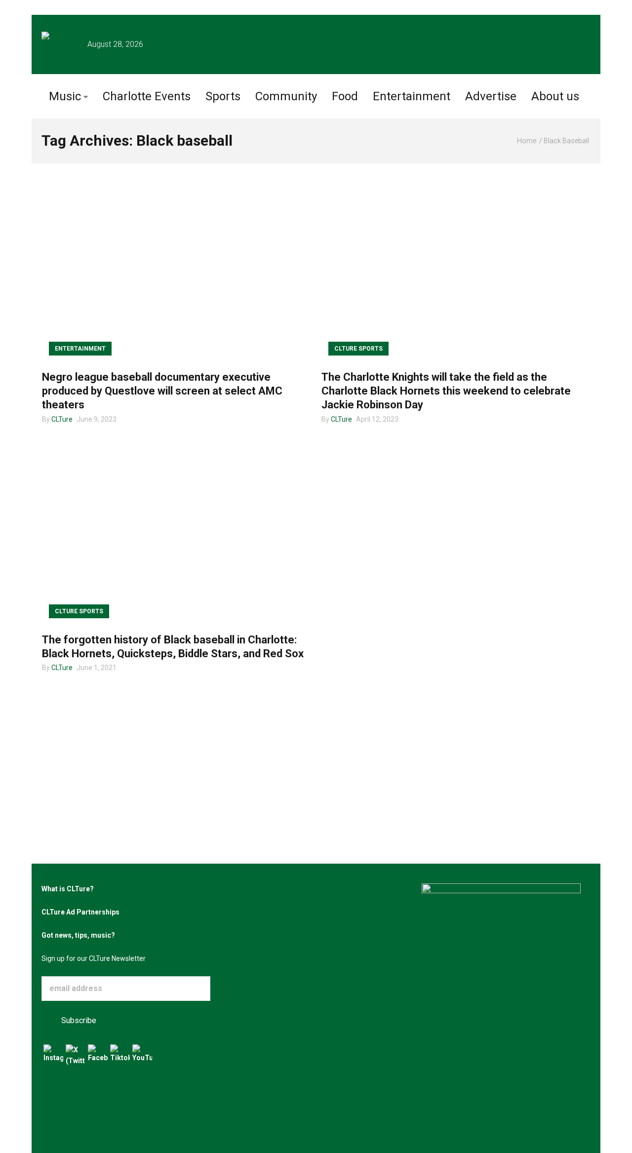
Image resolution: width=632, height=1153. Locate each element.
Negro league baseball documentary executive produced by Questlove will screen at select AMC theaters (162, 391)
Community (286, 96)
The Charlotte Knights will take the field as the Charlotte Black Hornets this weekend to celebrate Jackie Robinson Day (446, 391)
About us (555, 96)
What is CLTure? (67, 889)
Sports (222, 96)
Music (65, 96)
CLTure (62, 419)
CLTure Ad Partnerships (80, 912)
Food (345, 96)
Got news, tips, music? (78, 935)
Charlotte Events (147, 96)
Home (526, 141)
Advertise (490, 96)
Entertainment (411, 96)
